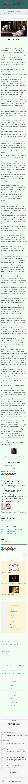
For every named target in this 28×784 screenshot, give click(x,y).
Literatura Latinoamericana (8, 732)
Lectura (14, 695)
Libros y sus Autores (7, 665)
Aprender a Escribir (8, 648)
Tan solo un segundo (15, 629)
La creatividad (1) (7, 572)
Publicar (14, 705)
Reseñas (14, 689)
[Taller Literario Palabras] (9, 724)
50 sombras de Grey (13, 409)
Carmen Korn (4, 764)
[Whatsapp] (5, 474)
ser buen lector (20, 665)
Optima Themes (18, 781)
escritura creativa (16, 676)
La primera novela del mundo (11, 644)
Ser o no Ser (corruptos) (9, 655)
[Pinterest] (7, 474)
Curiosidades (5, 676)
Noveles (14, 702)
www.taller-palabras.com (8, 465)
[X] (12, 474)
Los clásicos (4, 756)
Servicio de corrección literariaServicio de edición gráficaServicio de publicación (12, 531)
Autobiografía (6, 541)
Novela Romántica (7, 520)
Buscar (24, 554)
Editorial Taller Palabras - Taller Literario (15, 780)
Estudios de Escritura (18, 673)
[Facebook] (2, 474)
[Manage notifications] (3, 781)
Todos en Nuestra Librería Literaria (13, 512)
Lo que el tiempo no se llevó (15, 623)
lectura (15, 670)
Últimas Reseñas (14, 11)
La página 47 (13, 617)
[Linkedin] (15, 474)
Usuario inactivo (14, 611)
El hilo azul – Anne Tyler (15, 14)
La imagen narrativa (8, 594)
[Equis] (14, 724)
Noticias (14, 686)
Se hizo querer (6, 651)
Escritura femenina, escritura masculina (14, 583)
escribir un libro (6, 670)
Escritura (14, 692)
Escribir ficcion (6, 673)
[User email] (14, 468)
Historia (14, 699)
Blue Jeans (4, 748)
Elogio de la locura (14, 605)
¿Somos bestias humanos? (10, 641)
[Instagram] (10, 474)
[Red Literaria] (14, 3)
